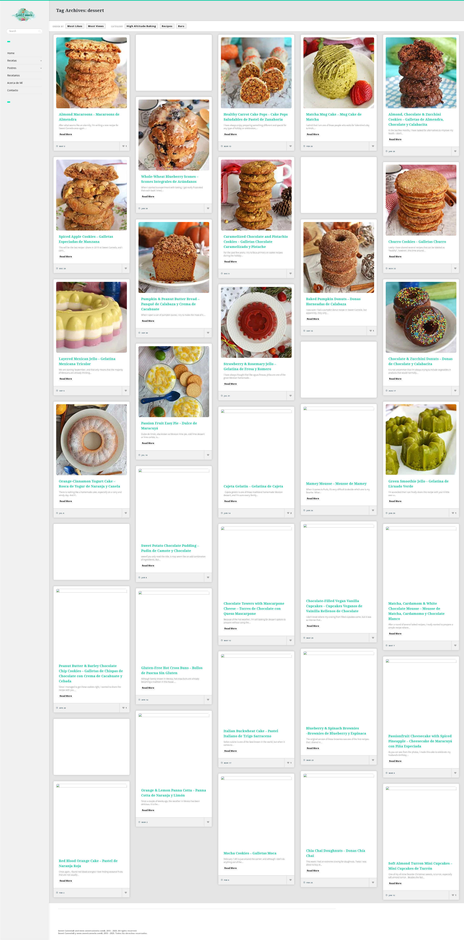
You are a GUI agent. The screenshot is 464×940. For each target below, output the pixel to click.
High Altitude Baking (141, 26)
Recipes (167, 26)
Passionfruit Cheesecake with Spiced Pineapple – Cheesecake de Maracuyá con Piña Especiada (420, 741)
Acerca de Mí (14, 83)
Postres (11, 68)
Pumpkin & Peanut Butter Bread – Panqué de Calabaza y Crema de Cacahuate (170, 304)
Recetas (12, 60)
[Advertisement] (173, 62)
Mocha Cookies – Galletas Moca (250, 853)
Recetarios (13, 75)
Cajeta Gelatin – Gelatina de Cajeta (253, 486)
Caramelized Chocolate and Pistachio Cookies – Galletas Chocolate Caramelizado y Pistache (256, 242)
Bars (181, 26)
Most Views (96, 26)
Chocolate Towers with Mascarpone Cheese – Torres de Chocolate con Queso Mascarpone (254, 609)
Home (10, 53)
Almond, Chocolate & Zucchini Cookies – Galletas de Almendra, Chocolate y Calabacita (416, 119)
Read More (66, 134)
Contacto (12, 90)
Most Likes (74, 26)
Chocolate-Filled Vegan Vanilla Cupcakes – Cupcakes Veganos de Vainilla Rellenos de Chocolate (334, 606)
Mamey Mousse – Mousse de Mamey (336, 484)
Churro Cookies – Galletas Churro (417, 242)
